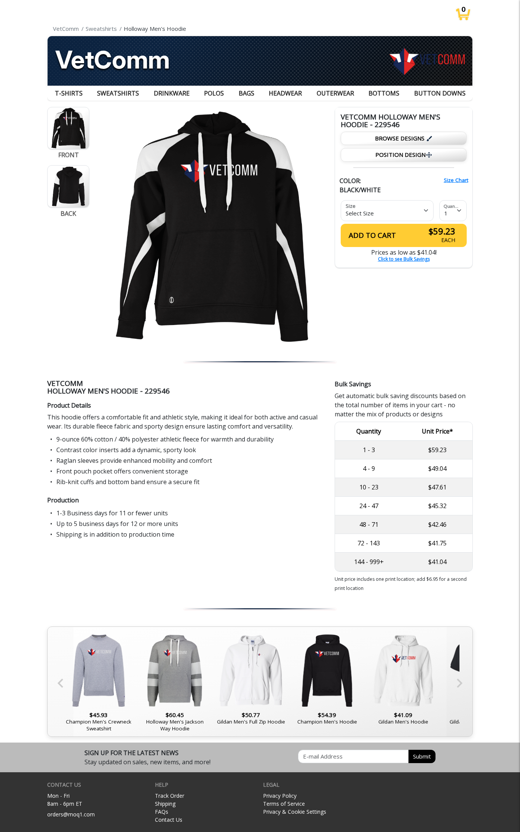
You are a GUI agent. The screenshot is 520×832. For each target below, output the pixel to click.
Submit (422, 756)
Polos (214, 93)
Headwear (285, 93)
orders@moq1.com (71, 814)
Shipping (165, 803)
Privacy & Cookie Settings (294, 811)
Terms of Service (284, 803)
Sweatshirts (118, 93)
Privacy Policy (280, 795)
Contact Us (168, 819)
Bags (246, 93)
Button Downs (440, 93)
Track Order (169, 795)
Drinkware (172, 93)
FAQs (161, 811)
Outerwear (335, 93)
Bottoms (383, 93)
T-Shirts (69, 93)
